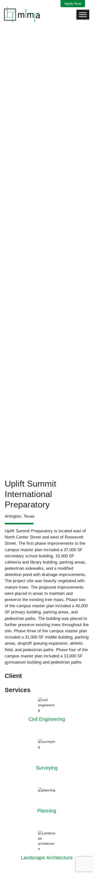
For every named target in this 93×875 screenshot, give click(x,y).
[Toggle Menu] (83, 14)
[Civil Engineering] (47, 714)
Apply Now (72, 3)
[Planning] (47, 803)
